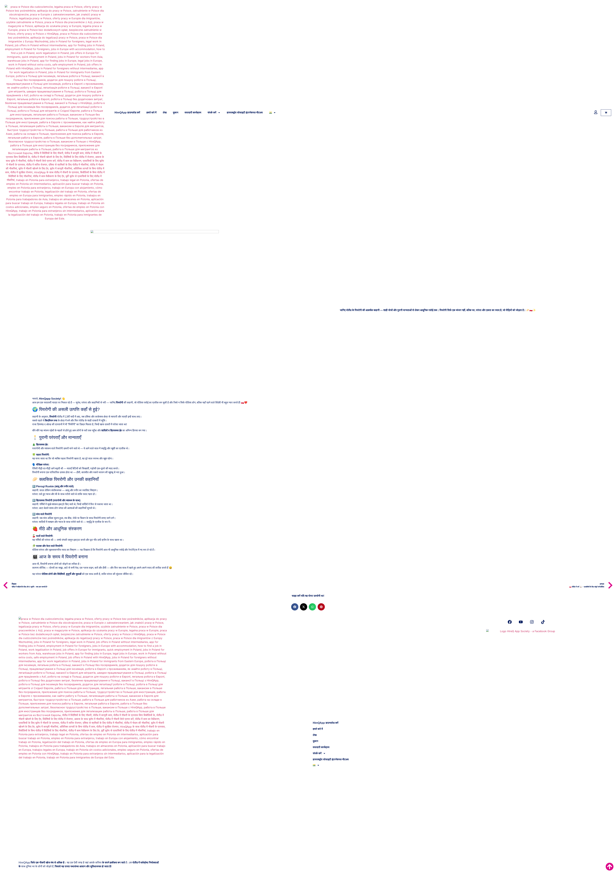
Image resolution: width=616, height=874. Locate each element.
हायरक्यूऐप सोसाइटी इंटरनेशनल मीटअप (245, 112)
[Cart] (606, 112)
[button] (294, 606)
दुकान (175, 112)
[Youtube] (521, 622)
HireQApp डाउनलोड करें (127, 112)
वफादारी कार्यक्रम (193, 112)
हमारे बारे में (151, 112)
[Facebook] (510, 622)
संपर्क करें (212, 112)
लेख (165, 112)
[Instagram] (532, 622)
